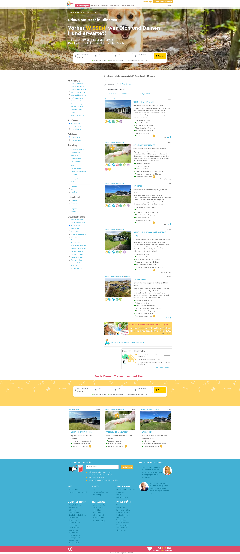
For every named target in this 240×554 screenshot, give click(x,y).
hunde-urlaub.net (112, 553)
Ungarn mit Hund (73, 530)
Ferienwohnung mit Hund (99, 505)
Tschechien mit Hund (74, 535)
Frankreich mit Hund (74, 517)
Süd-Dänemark (114, 142)
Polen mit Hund (73, 525)
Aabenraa (121, 142)
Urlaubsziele (94, 6)
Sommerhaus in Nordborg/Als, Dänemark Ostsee (150, 234)
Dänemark (107, 99)
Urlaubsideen (104, 6)
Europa (107, 81)
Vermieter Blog (97, 495)
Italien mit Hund (73, 510)
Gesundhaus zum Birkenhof (144, 145)
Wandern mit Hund (121, 505)
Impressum (124, 553)
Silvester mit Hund (121, 530)
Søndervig (127, 276)
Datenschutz (130, 553)
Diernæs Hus (138, 186)
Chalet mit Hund (97, 510)
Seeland (113, 99)
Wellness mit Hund (121, 517)
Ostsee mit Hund (73, 540)
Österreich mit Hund (74, 507)
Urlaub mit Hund (72, 8)
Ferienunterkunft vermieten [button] (164, 2)
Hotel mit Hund (97, 512)
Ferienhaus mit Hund (98, 507)
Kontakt (118, 495)
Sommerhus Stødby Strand (144, 102)
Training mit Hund (121, 520)
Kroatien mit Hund (74, 512)
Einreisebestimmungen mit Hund (78, 492)
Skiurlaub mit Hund (121, 528)
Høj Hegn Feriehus (140, 280)
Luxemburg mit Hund (74, 538)
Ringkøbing (121, 276)
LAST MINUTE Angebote (99, 521)
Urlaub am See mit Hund (122, 515)
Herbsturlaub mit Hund (122, 523)
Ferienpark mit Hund (98, 515)
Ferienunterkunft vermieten (100, 492)
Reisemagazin (120, 492)
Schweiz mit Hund (74, 528)
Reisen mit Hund (114, 6)
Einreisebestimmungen (127, 6)
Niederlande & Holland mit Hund (77, 515)
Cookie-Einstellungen (122, 497)
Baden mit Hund (120, 507)
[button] (83, 56)
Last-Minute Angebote (82, 6)
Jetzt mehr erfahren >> (164, 367)
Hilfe (168, 6)
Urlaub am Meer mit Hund (123, 512)
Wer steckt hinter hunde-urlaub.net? (126, 490)
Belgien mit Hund (73, 533)
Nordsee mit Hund (74, 543)
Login (94, 490)
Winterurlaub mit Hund (122, 525)
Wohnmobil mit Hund (98, 517)
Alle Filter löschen (125, 84)
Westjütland (114, 276)
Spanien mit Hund (73, 520)
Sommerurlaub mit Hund (123, 510)
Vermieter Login (147, 2)
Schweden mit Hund (74, 523)
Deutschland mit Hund (75, 505)
